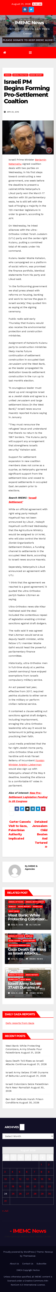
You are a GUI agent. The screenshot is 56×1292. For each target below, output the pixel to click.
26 (20, 1193)
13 (27, 1179)
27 (27, 1193)
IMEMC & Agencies (31, 867)
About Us (14, 1264)
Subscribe (41, 1264)
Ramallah (37, 906)
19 (20, 1186)
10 (5, 1179)
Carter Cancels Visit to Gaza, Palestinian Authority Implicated (20, 830)
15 (42, 1179)
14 (35, 1179)
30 (49, 1193)
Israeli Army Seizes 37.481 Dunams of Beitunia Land (24, 987)
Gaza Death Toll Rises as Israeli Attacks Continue (27, 953)
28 (35, 1193)
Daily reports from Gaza (20, 1023)
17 (5, 1186)
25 (13, 1193)
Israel (8, 75)
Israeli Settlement (35, 902)
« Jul (5, 1210)
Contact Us (27, 1264)
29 (42, 1193)
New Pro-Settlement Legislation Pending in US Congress (28, 797)
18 (13, 1186)
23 (49, 1186)
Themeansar (29, 1256)
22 (42, 1186)
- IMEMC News (28, 22)
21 (35, 1186)
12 (20, 1179)
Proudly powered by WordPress (19, 1252)
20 (27, 1186)
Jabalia (29, 936)
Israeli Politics (20, 75)
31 (5, 1200)
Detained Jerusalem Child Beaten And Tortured (39, 832)
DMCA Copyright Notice (28, 1270)
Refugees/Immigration (19, 945)
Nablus (12, 906)
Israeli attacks (16, 902)
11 (13, 1179)
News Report (36, 75)
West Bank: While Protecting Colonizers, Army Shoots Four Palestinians (24, 1049)
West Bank (14, 911)
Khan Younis (14, 940)
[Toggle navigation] (30, 53)
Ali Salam (35, 925)
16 (49, 1179)
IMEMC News (36, 959)
